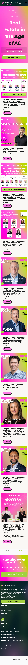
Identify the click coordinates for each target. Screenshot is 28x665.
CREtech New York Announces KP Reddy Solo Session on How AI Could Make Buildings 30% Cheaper (14, 150)
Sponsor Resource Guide (7, 634)
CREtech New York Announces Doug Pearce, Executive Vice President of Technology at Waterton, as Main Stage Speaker (14, 340)
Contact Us (4, 649)
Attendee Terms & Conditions (9, 629)
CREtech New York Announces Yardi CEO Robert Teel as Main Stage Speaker (14, 385)
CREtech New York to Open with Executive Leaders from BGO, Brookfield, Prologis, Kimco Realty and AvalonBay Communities (14, 197)
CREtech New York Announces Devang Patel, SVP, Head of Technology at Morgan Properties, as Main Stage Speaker (14, 480)
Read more (7, 112)
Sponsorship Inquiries (7, 646)
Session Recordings (6, 610)
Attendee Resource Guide (8, 637)
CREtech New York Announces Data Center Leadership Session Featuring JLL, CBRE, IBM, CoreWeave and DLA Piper (14, 244)
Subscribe (4, 613)
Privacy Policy (5, 643)
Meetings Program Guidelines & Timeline (12, 640)
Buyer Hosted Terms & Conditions (10, 631)
